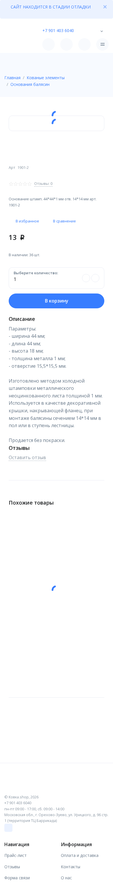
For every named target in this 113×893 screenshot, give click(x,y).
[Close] (105, 6)
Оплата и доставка (80, 855)
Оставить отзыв (27, 457)
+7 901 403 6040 (58, 30)
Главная (12, 77)
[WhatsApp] (8, 828)
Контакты (70, 866)
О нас (66, 877)
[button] (85, 30)
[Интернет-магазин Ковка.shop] (56, 785)
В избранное (27, 221)
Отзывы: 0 (43, 183)
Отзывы (12, 866)
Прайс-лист (15, 855)
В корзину (56, 301)
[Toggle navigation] (102, 44)
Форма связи (17, 877)
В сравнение (64, 221)
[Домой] (20, 44)
